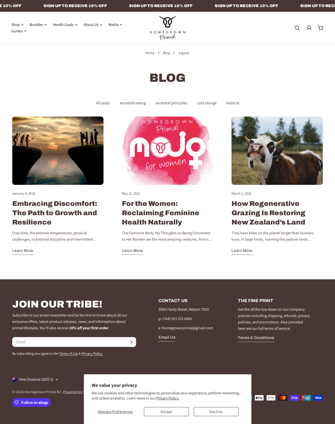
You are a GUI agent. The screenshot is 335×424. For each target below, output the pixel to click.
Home (149, 52)
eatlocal (232, 103)
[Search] (297, 28)
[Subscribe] (131, 342)
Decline (215, 411)
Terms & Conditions (256, 338)
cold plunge (207, 103)
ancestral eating (133, 103)
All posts (103, 103)
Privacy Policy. (167, 398)
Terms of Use (68, 353)
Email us (166, 337)
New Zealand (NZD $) (36, 379)
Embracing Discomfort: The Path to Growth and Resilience (54, 213)
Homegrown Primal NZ (43, 391)
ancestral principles (171, 103)
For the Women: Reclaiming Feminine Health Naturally (160, 213)
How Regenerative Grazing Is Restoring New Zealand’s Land (268, 213)
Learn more (22, 250)
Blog (166, 52)
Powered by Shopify (79, 391)
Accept (166, 411)
